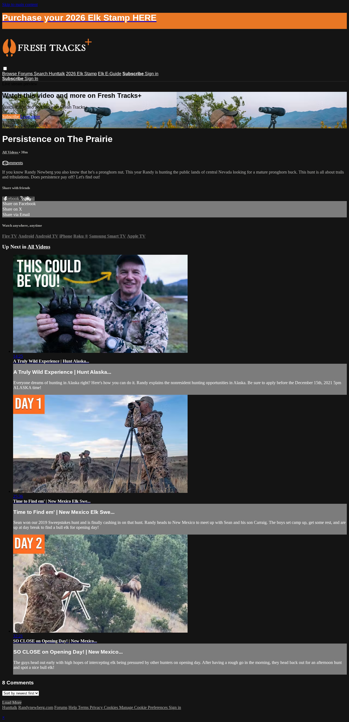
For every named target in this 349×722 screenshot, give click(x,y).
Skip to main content (20, 4)
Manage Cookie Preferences (144, 707)
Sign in (151, 73)
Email (30, 198)
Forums (26, 73)
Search (41, 73)
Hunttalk (57, 73)
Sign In (31, 78)
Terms (84, 707)
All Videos (10, 152)
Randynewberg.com (35, 707)
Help (73, 707)
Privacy (97, 707)
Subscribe (11, 116)
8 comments (12, 162)
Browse (10, 73)
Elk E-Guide (109, 73)
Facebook (11, 198)
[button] (5, 68)
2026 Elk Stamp (81, 73)
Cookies (111, 707)
